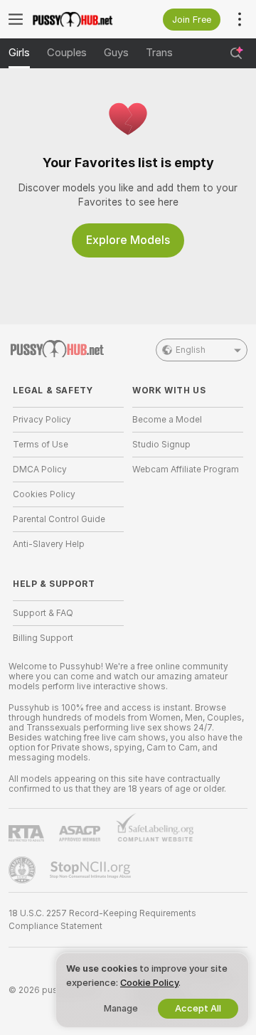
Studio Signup (161, 445)
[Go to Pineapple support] (23, 869)
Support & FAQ (43, 613)
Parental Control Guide (59, 519)
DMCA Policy (40, 469)
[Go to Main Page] (79, 19)
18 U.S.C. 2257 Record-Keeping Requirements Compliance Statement (102, 919)
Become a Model (167, 420)
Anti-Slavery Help (49, 544)
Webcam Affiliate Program (185, 469)
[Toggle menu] (15, 19)
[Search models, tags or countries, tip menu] (236, 53)
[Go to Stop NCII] (92, 870)
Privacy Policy (42, 420)
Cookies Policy (44, 494)
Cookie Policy (149, 982)
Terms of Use (40, 445)
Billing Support (43, 638)
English (191, 350)
